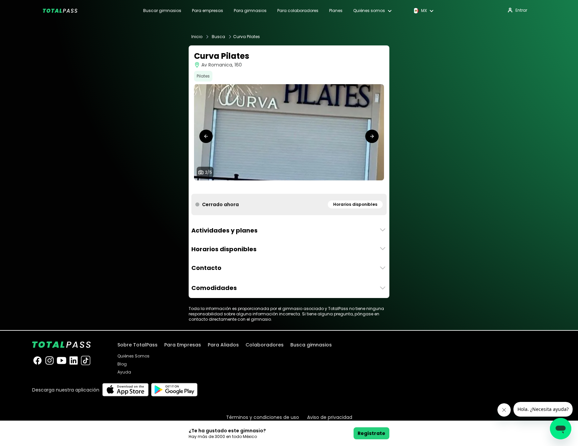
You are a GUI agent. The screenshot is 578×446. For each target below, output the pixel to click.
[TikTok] (85, 360)
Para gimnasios (250, 10)
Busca (218, 36)
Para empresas (207, 10)
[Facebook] (37, 360)
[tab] (278, 187)
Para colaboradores (297, 10)
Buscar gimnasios (162, 10)
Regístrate (371, 433)
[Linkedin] (73, 360)
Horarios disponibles (355, 204)
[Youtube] (61, 360)
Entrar (521, 10)
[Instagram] (49, 360)
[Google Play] (174, 390)
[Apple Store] (125, 390)
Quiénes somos (369, 11)
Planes (336, 10)
